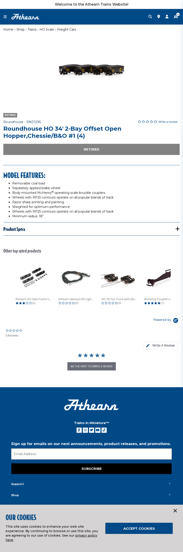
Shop (21, 29)
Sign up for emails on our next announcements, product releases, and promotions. (91, 444)
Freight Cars (66, 29)
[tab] (160, 345)
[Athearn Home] (25, 17)
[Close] (175, 511)
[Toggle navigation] (7, 17)
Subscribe (91, 468)
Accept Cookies (139, 528)
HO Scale (47, 29)
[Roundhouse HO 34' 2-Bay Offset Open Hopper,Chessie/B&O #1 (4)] (91, 70)
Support (17, 484)
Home (8, 29)
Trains (32, 29)
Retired (91, 149)
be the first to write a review (91, 366)
